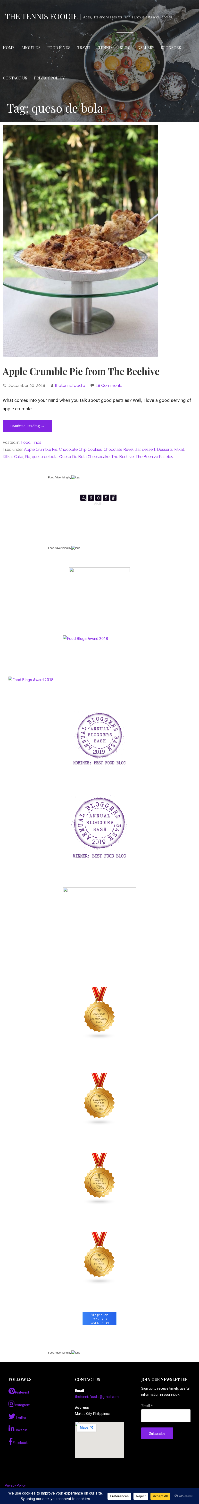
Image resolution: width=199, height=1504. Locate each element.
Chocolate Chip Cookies (80, 449)
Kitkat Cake (13, 456)
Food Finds (58, 47)
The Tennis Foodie (41, 16)
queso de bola (45, 456)
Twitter (20, 1417)
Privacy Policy (49, 77)
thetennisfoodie (70, 385)
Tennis (105, 47)
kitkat (179, 449)
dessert (148, 449)
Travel (84, 47)
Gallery (145, 47)
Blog (125, 47)
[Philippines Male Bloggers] (99, 1179)
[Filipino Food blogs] (99, 1258)
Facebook (20, 1443)
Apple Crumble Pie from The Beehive (81, 371)
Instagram (22, 1405)
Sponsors (171, 47)
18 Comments (109, 385)
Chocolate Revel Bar (122, 449)
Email (147, 1405)
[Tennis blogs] (99, 1099)
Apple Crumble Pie (40, 449)
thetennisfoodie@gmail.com (97, 1397)
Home (9, 47)
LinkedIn (21, 1430)
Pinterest (22, 1392)
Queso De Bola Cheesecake (84, 456)
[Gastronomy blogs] (99, 1013)
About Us (31, 47)
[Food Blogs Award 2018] (30, 680)
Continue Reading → (27, 425)
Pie (27, 456)
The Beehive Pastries (154, 456)
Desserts (165, 449)
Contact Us (15, 77)
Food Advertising (58, 477)
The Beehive (122, 456)
